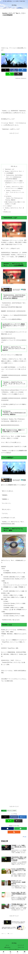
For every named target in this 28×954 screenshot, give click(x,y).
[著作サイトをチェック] (7, 828)
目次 (12, 166)
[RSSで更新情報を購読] (14, 832)
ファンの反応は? (8, 205)
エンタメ (4, 810)
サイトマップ (21, 945)
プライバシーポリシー (14, 949)
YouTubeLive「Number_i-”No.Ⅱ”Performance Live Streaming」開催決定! (14, 198)
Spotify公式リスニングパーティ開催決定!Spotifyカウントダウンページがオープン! (14, 182)
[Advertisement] (14, 31)
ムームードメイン (5, 286)
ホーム (7, 945)
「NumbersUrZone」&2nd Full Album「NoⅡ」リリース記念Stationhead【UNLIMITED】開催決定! (13, 177)
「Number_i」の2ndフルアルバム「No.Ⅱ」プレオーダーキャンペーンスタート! (14, 192)
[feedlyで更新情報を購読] (20, 828)
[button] (18, 74)
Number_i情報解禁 (12, 810)
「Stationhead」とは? (9, 169)
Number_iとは (7, 211)
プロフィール (21, 947)
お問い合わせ (7, 947)
